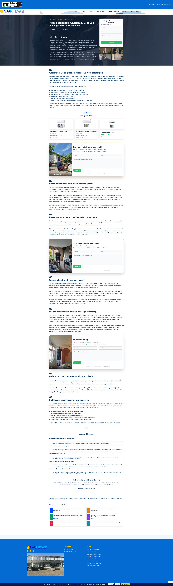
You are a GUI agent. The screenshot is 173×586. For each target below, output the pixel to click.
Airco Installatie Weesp (93, 549)
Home (76, 11)
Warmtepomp (100, 11)
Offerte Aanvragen (113, 11)
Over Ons (83, 11)
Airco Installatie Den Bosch (94, 563)
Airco (90, 11)
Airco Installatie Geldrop (93, 561)
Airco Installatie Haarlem (93, 565)
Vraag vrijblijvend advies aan (86, 488)
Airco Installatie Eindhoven (94, 554)
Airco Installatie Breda (92, 552)
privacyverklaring (107, 173)
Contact (131, 11)
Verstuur (77, 170)
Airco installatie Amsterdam (94, 556)
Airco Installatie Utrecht (93, 559)
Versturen (111, 42)
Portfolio (124, 11)
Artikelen (138, 11)
